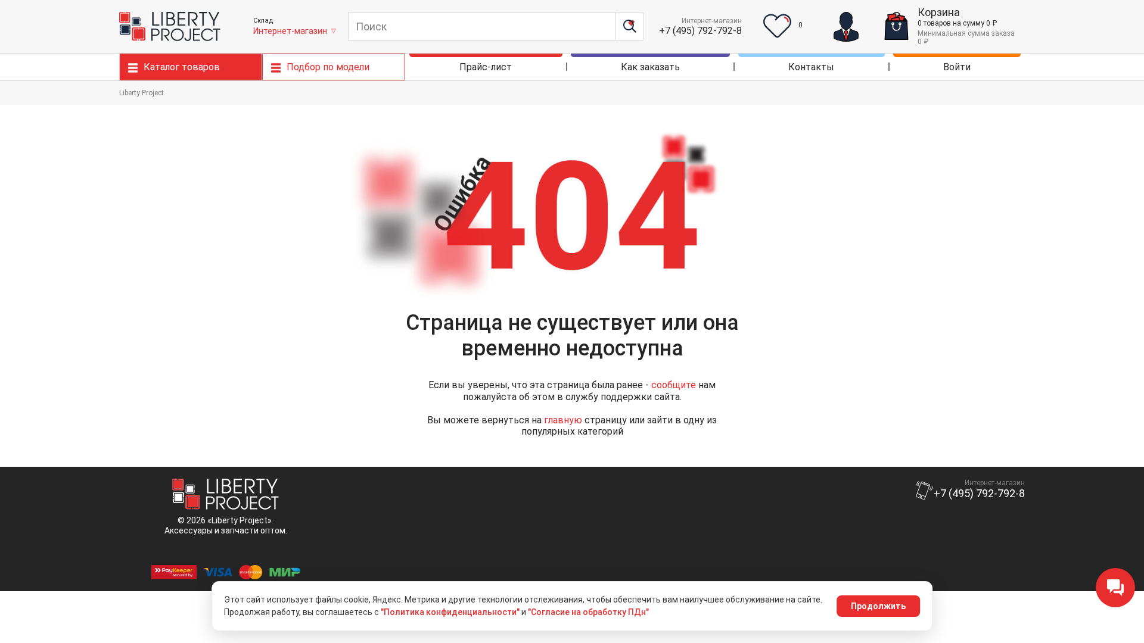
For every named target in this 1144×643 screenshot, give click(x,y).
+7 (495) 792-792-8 (700, 30)
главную (563, 420)
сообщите (673, 385)
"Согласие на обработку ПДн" (588, 612)
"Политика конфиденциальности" (450, 612)
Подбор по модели (328, 67)
